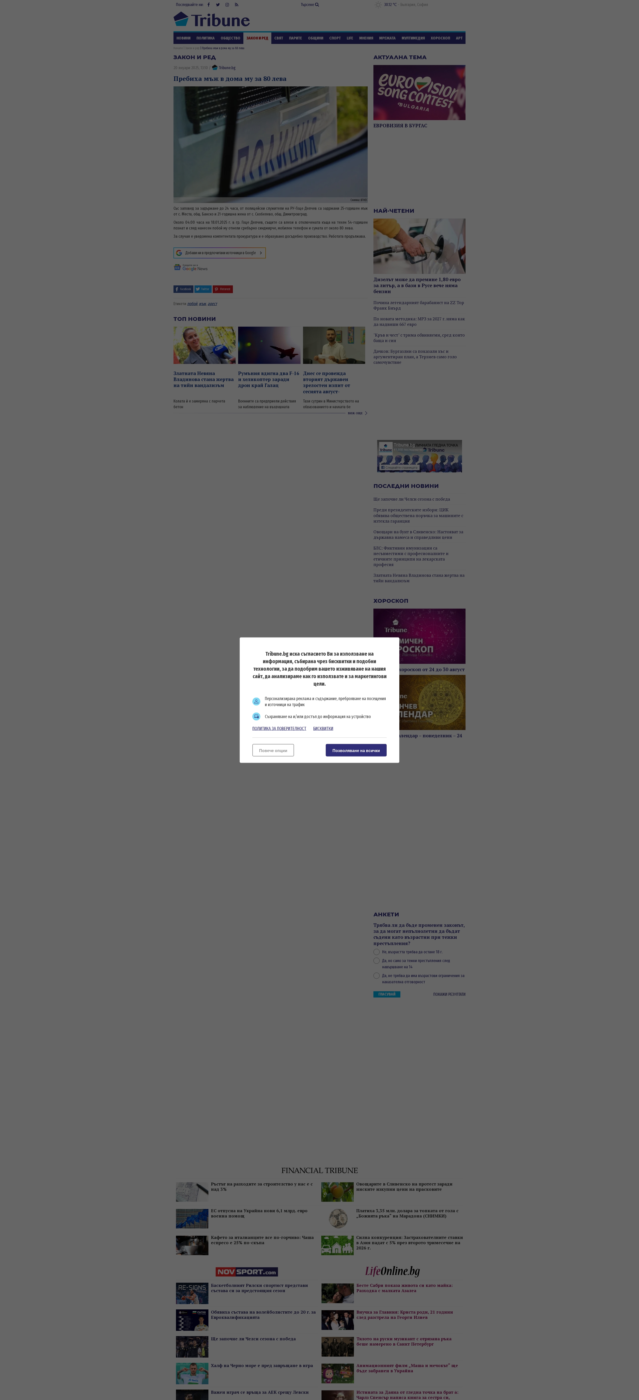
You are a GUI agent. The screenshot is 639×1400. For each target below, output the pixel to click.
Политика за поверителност (279, 728)
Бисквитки (323, 728)
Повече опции (273, 750)
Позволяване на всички (356, 750)
